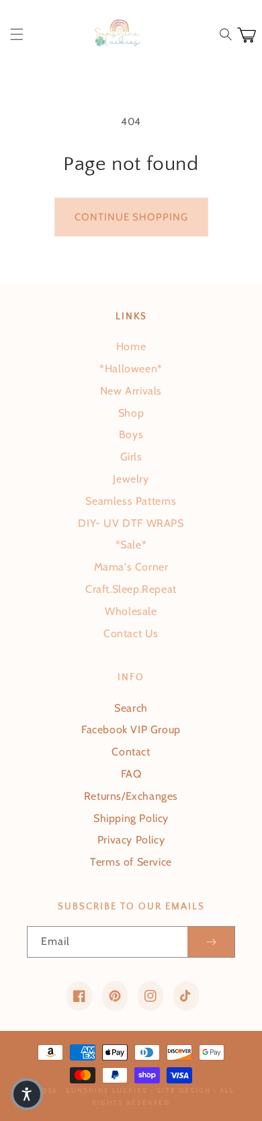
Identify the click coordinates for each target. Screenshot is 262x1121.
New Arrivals (131, 390)
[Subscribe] (210, 942)
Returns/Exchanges (131, 796)
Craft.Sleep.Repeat (131, 589)
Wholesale (131, 611)
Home (131, 346)
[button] (17, 34)
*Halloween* (131, 368)
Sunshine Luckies (107, 1090)
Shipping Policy (131, 818)
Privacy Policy (131, 839)
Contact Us (131, 633)
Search (131, 708)
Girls (131, 456)
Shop (131, 413)
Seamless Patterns (130, 501)
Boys (131, 434)
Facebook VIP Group (131, 729)
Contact (131, 751)
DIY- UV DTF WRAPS (130, 523)
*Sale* (131, 544)
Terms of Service (131, 862)
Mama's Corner (131, 566)
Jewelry (130, 478)
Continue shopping (131, 217)
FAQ (131, 773)
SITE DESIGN (184, 1090)
